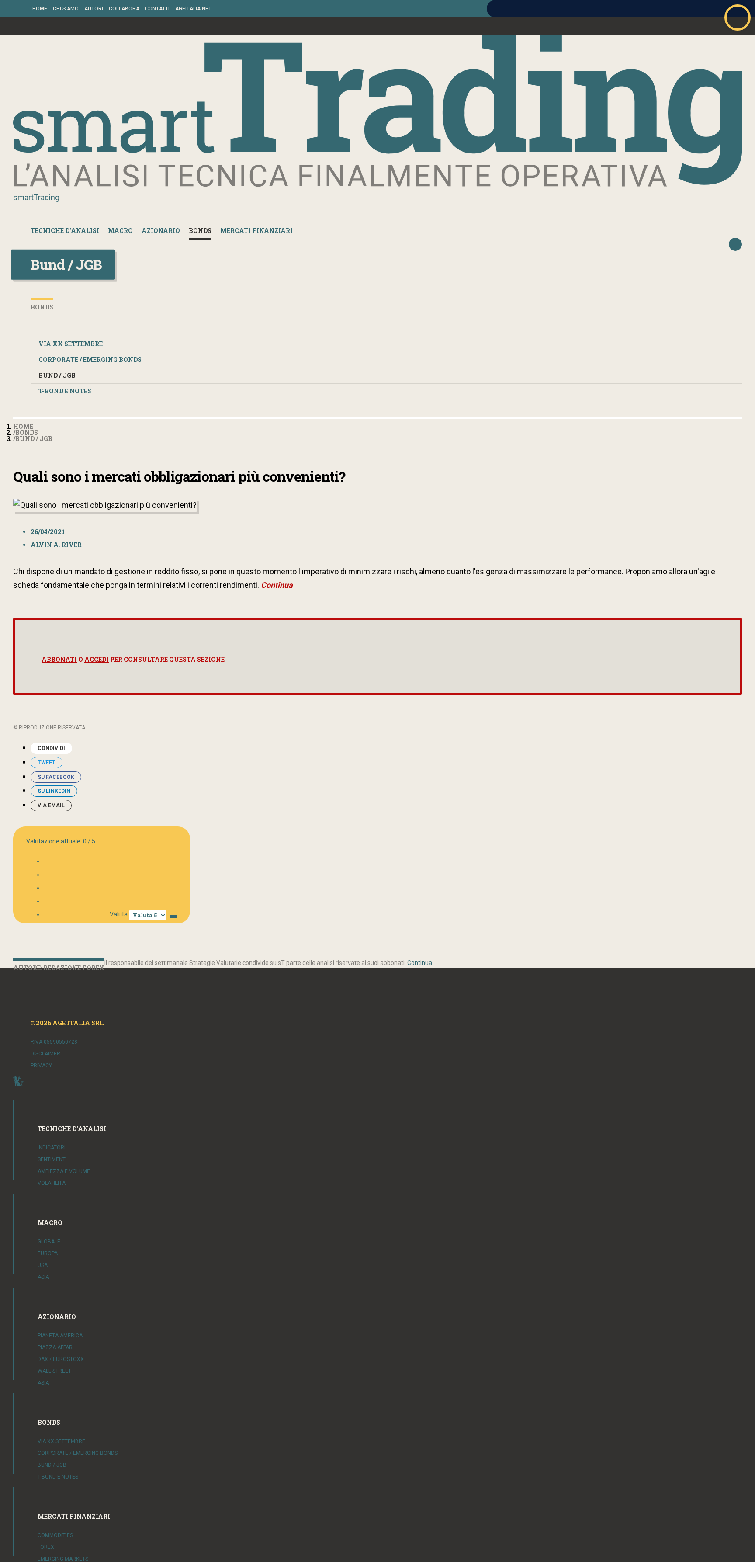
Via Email (51, 805)
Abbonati (59, 659)
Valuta (119, 914)
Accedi (96, 659)
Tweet (46, 763)
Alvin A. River (56, 545)
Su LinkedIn (54, 791)
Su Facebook (56, 777)
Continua (277, 585)
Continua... (421, 962)
